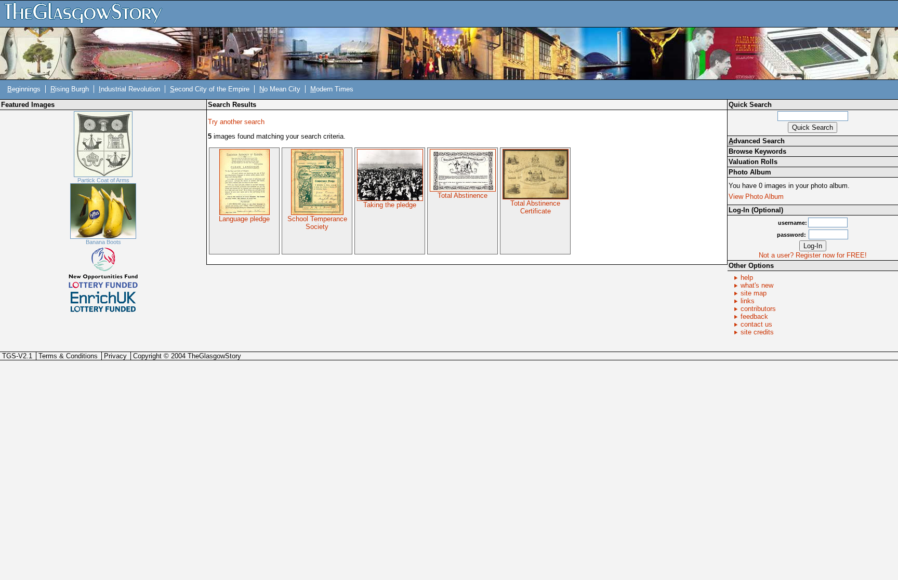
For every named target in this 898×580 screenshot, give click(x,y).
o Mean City (279, 89)
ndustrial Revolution (129, 89)
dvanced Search (757, 141)
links (748, 301)
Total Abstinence (462, 195)
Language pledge (244, 219)
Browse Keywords (757, 151)
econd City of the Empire (209, 89)
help (747, 277)
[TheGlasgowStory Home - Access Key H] (87, 13)
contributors (758, 309)
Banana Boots (103, 242)
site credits (757, 332)
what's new (757, 285)
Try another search (236, 122)
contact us (756, 324)
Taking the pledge (389, 205)
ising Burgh (69, 89)
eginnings (24, 89)
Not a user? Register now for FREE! (813, 255)
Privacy (115, 356)
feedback (754, 316)
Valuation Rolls (753, 162)
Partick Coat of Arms (103, 180)
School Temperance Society (317, 223)
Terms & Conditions (68, 356)
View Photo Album (756, 196)
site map (754, 293)
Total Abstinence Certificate (535, 207)
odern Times (331, 89)
